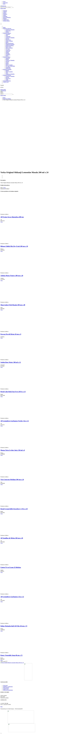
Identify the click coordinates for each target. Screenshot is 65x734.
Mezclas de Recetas (9, 43)
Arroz (7, 35)
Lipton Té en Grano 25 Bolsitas (11, 567)
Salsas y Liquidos (9, 47)
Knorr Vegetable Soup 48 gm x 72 (11, 655)
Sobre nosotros (6, 687)
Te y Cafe (8, 49)
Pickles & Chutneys (10, 45)
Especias (7, 38)
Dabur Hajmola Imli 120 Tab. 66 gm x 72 (14, 626)
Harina (7, 42)
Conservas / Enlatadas (10, 29)
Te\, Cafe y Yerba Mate (10, 66)
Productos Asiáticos (7, 33)
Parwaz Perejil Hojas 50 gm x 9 (11, 334)
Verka (4, 187)
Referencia (3, 188)
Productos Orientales (7, 69)
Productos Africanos (7, 28)
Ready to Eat (8, 46)
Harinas (7, 31)
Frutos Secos (8, 39)
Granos (7, 62)
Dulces (7, 55)
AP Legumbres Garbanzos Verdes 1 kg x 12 (15, 421)
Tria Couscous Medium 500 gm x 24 (12, 479)
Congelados (8, 36)
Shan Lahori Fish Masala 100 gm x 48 (13, 305)
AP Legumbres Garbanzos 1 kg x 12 (12, 597)
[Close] (1, 24)
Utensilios (8, 53)
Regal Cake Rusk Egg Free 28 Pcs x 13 (13, 391)
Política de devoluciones (8, 690)
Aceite (7, 79)
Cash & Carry (6, 81)
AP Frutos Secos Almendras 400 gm (12, 217)
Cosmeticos (8, 54)
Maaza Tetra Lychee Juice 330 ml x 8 (13, 450)
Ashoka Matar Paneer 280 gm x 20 (12, 275)
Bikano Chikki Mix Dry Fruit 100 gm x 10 (14, 246)
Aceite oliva (8, 50)
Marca (2, 187)
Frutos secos (8, 30)
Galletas (7, 52)
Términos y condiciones (8, 686)
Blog (1, 706)
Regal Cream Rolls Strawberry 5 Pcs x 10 (14, 509)
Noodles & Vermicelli (10, 44)
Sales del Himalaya (7, 80)
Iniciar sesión (3, 89)
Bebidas (7, 59)
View (2, 221)
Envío (4, 1)
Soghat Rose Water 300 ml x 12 (11, 362)
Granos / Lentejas (9, 41)
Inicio (4, 3)
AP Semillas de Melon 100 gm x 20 (12, 538)
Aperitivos (8, 34)
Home (4, 27)
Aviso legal (5, 2)
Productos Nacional (7, 75)
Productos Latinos (6, 56)
